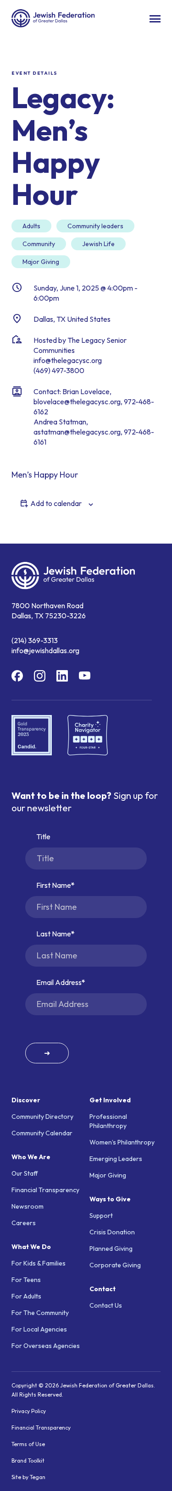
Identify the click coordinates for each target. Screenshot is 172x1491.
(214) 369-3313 (34, 640)
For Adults (26, 1296)
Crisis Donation (112, 1232)
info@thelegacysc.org (67, 360)
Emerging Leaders (115, 1159)
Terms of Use (28, 1444)
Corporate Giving (115, 1265)
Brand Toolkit (27, 1460)
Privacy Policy (28, 1411)
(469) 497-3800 (58, 370)
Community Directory (42, 1116)
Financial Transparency (45, 1190)
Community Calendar (41, 1133)
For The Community (40, 1313)
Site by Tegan (28, 1477)
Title (43, 836)
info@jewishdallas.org (45, 650)
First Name (53, 885)
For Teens (26, 1280)
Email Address (59, 982)
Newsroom (27, 1206)
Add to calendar (56, 503)
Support (101, 1215)
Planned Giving (111, 1248)
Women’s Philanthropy (122, 1142)
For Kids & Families (38, 1263)
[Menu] (155, 18)
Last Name (53, 933)
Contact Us (105, 1305)
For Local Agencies (39, 1329)
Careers (23, 1223)
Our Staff (24, 1173)
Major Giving (107, 1175)
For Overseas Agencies (45, 1346)
